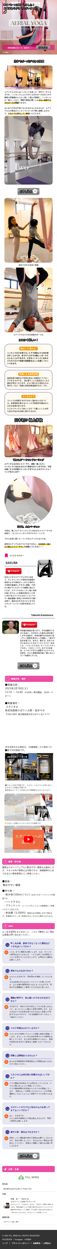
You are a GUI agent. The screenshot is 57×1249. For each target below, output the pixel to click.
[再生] (28, 839)
